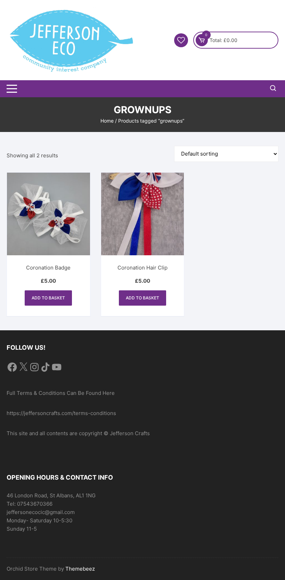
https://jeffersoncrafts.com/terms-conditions (61, 413)
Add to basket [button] (48, 297)
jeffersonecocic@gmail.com (41, 512)
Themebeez (80, 568)
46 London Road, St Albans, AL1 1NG (51, 495)
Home (107, 121)
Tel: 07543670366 (29, 503)
